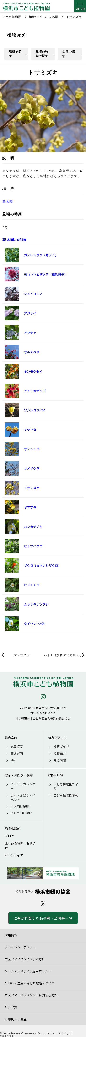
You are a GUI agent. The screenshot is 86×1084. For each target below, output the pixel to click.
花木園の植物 (14, 239)
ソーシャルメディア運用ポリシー (28, 971)
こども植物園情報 (66, 795)
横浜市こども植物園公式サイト (26, 7)
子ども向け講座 (21, 813)
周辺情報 (60, 760)
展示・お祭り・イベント (23, 797)
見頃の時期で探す (42, 54)
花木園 (7, 201)
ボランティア (14, 855)
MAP (14, 760)
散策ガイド (61, 746)
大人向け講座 (20, 806)
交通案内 (17, 753)
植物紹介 (60, 753)
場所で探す (15, 54)
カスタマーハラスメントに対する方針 (31, 995)
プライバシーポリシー (20, 947)
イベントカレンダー (23, 786)
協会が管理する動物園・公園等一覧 (43, 918)
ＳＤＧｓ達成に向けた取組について (29, 983)
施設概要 (17, 746)
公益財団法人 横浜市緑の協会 (43, 891)
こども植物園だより (66, 786)
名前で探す (68, 54)
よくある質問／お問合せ (20, 845)
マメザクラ (21, 655)
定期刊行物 (55, 775)
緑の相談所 (12, 828)
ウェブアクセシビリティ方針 (25, 959)
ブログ (9, 836)
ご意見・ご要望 (16, 1019)
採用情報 (11, 935)
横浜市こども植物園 (43, 682)
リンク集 (11, 1007)
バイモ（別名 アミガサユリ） (64, 655)
